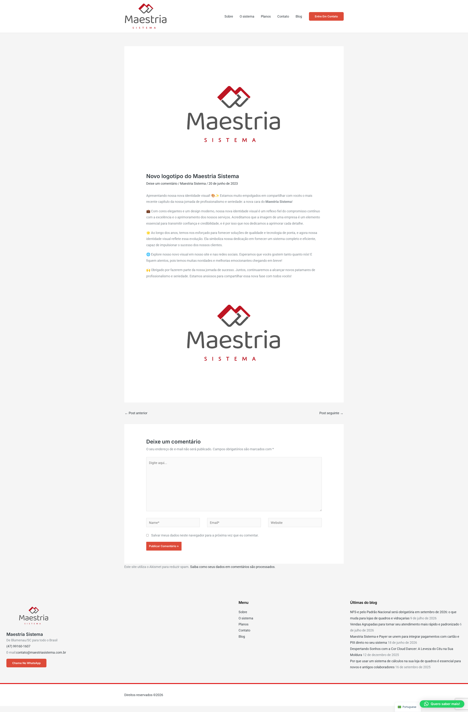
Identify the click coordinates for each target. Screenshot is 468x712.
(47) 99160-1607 (18, 646)
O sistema (247, 16)
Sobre (228, 16)
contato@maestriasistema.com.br (41, 652)
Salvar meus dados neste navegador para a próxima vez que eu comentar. (205, 535)
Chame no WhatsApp (26, 663)
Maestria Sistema (193, 183)
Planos (266, 16)
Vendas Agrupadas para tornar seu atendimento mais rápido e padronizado (404, 624)
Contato (283, 16)
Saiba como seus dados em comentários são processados (232, 567)
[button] (326, 16)
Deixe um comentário (161, 183)
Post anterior (136, 413)
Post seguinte (331, 413)
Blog (299, 16)
